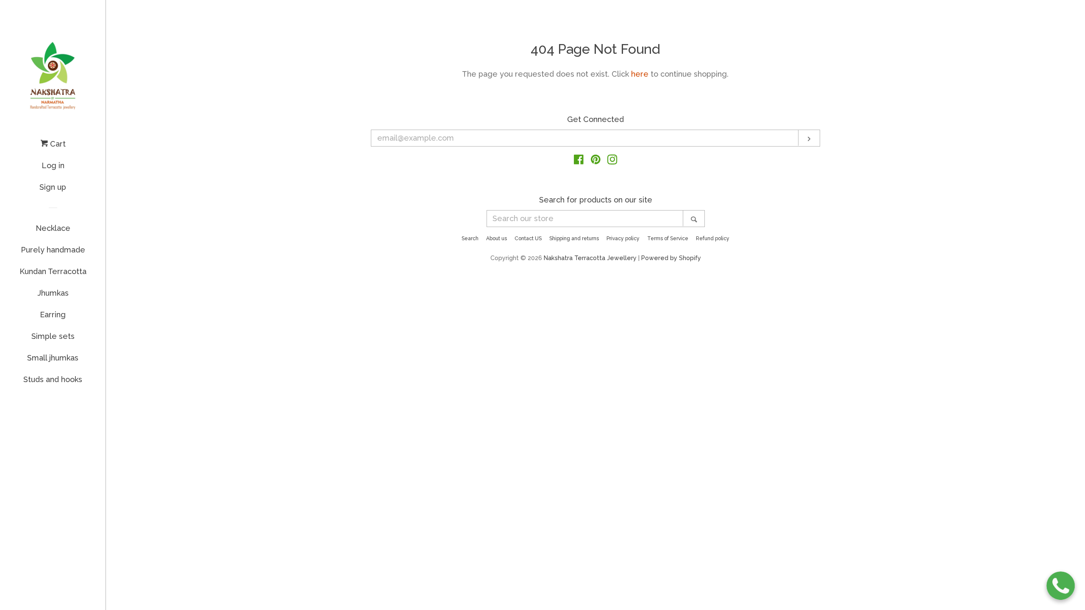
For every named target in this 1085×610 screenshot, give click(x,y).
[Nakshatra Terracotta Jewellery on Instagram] (612, 160)
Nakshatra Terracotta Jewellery (590, 257)
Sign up (52, 187)
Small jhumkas (52, 357)
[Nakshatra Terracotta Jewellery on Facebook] (578, 160)
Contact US (528, 238)
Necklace (53, 228)
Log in (53, 165)
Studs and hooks (52, 379)
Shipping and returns (574, 238)
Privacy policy (623, 238)
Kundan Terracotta (52, 271)
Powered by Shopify (671, 257)
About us (496, 238)
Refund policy (712, 238)
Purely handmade (53, 249)
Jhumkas (53, 292)
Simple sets (53, 336)
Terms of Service (667, 238)
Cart (57, 143)
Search (470, 238)
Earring (53, 314)
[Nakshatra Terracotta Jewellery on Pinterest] (595, 160)
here (639, 73)
